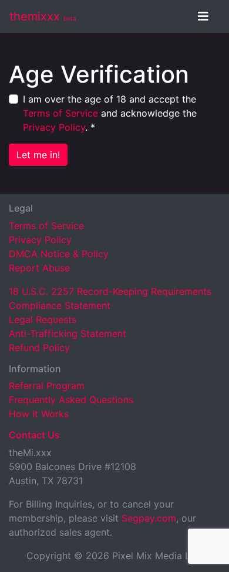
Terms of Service (60, 113)
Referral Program (47, 385)
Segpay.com (149, 518)
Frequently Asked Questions (71, 400)
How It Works (39, 414)
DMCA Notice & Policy (59, 254)
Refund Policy (39, 347)
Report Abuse (39, 268)
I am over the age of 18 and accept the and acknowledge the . (110, 113)
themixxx (42, 16)
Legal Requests (42, 319)
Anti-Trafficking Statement (67, 333)
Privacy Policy (54, 127)
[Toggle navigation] (203, 16)
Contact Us (34, 435)
